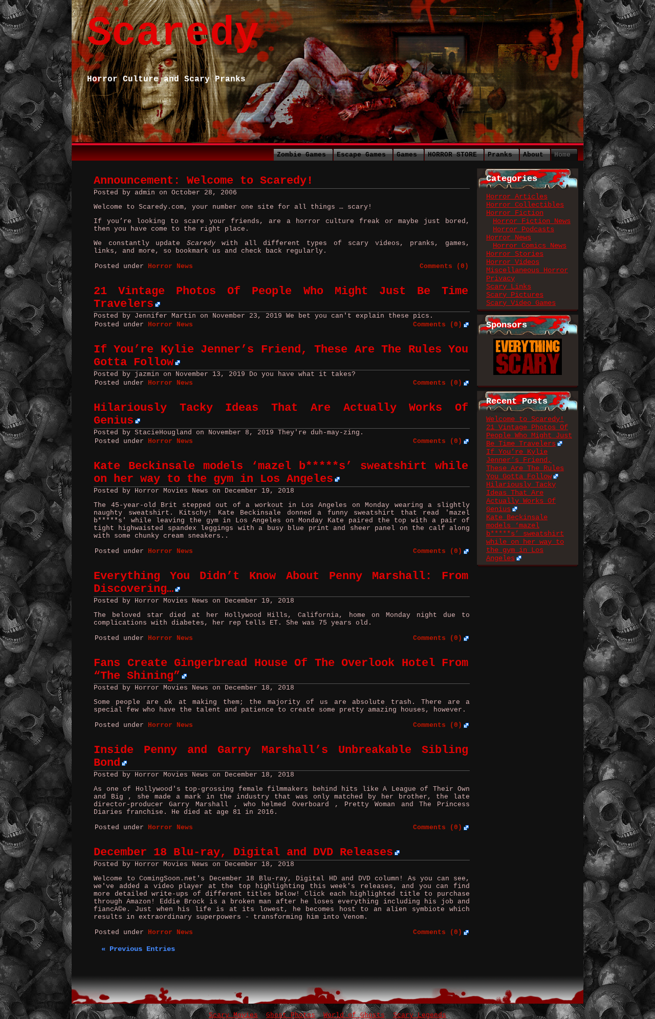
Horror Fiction (514, 213)
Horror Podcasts (523, 229)
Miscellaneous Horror (527, 270)
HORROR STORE (452, 155)
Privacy (500, 278)
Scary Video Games (521, 303)
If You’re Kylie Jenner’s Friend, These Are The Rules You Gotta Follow (525, 464)
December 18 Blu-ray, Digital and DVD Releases (243, 852)
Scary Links (508, 286)
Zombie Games (301, 155)
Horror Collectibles (525, 205)
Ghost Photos (290, 1015)
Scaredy (173, 33)
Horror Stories (514, 254)
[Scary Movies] (527, 343)
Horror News (170, 266)
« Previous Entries (138, 949)
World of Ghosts (354, 1015)
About (533, 155)
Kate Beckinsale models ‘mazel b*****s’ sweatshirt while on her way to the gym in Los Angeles (281, 472)
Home (562, 155)
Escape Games (361, 155)
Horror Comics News (529, 245)
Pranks (500, 155)
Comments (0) (444, 266)
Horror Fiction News (532, 221)
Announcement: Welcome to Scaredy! (203, 180)
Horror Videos (512, 262)
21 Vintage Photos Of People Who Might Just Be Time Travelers (529, 435)
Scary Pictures (514, 295)
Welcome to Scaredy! (525, 419)
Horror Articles (517, 196)
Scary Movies (233, 1015)
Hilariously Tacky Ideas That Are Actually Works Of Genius (521, 496)
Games (407, 155)
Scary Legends (419, 1015)
